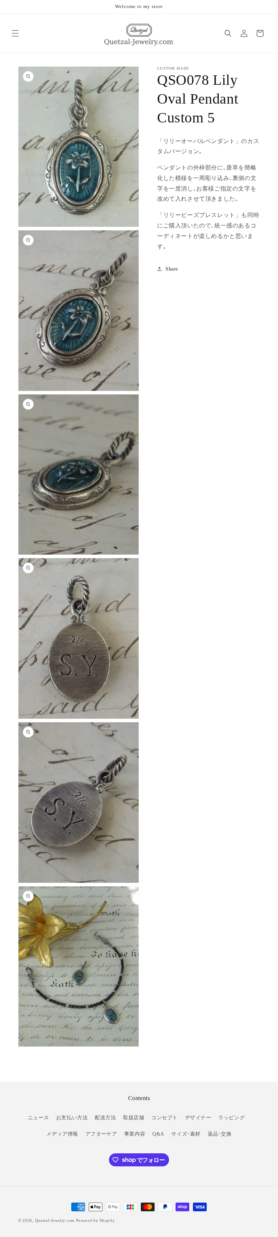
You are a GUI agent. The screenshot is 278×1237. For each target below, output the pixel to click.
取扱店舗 (133, 1117)
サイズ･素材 (186, 1134)
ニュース (38, 1117)
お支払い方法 (72, 1117)
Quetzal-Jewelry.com (55, 1220)
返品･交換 (220, 1134)
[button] (15, 33)
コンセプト (164, 1117)
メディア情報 (62, 1134)
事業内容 (134, 1134)
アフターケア (101, 1134)
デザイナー (198, 1117)
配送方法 (105, 1117)
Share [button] (171, 269)
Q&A (158, 1134)
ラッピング (231, 1117)
